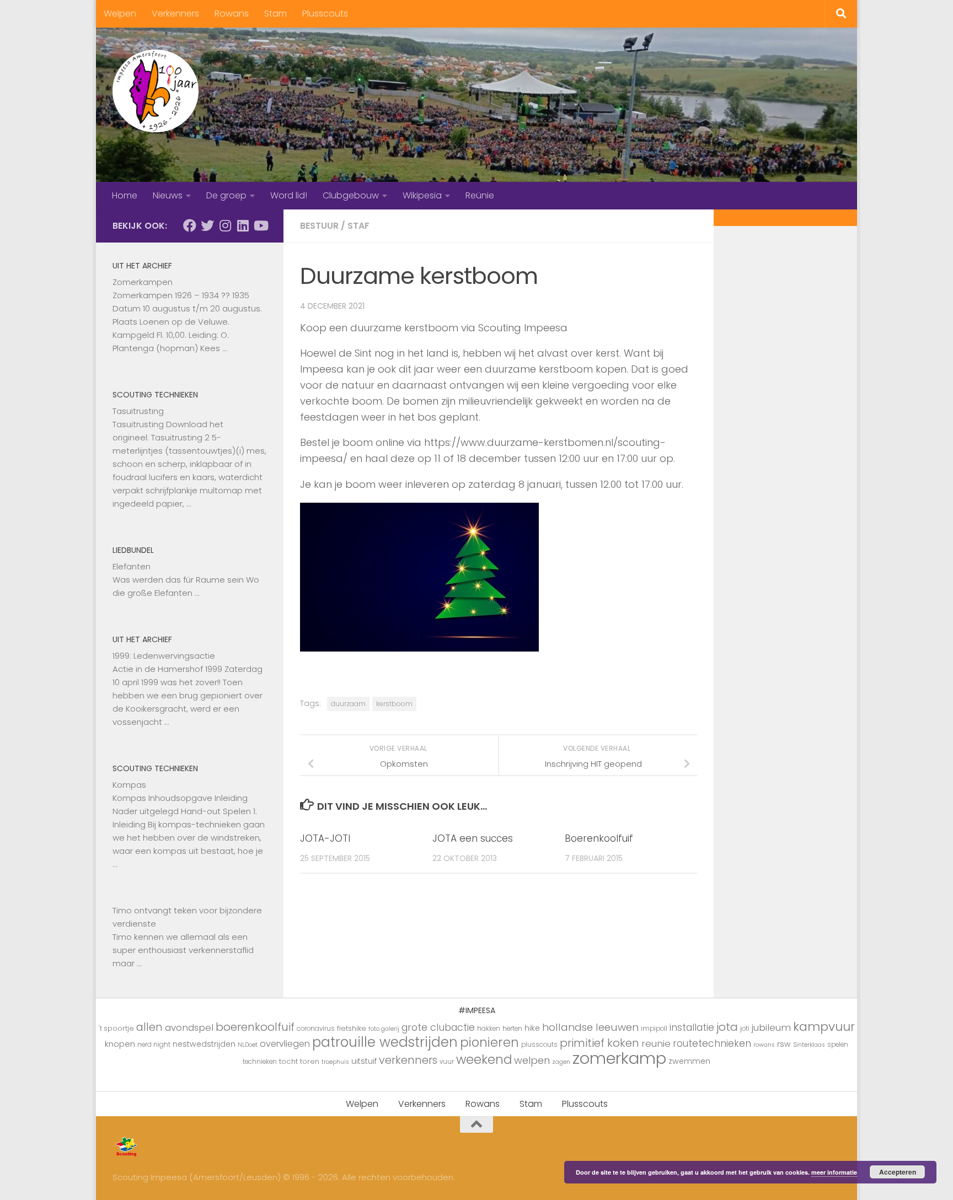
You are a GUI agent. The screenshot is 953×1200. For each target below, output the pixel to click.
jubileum (771, 1027)
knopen (120, 1044)
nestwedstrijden (204, 1044)
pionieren (489, 1042)
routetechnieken (712, 1043)
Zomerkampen (143, 282)
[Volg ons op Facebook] (189, 225)
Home (124, 195)
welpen (532, 1060)
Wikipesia (422, 195)
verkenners (408, 1060)
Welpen (120, 13)
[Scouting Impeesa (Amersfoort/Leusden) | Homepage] (156, 91)
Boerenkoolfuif (599, 838)
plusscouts (539, 1044)
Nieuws (168, 195)
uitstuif (364, 1061)
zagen (561, 1062)
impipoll (654, 1028)
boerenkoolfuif (255, 1027)
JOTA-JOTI (325, 838)
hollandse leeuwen (590, 1027)
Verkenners (175, 13)
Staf (358, 225)
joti (744, 1028)
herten (512, 1028)
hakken (488, 1028)
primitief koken (599, 1043)
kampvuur (824, 1026)
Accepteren (897, 1172)
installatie (692, 1027)
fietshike (351, 1028)
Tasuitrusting (138, 411)
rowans (764, 1045)
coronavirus (316, 1028)
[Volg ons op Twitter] (207, 225)
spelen (837, 1044)
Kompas (129, 784)
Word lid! (288, 195)
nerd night (153, 1044)
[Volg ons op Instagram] (225, 225)
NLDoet (248, 1045)
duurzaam (348, 703)
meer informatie (834, 1172)
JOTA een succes (472, 838)
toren (309, 1061)
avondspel (189, 1027)
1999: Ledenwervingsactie (164, 655)
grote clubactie (438, 1027)
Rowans (232, 13)
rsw (784, 1044)
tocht (288, 1061)
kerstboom (394, 703)
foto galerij (383, 1029)
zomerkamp (619, 1058)
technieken (260, 1061)
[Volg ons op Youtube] (260, 225)
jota (727, 1027)
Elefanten (132, 566)
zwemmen (689, 1061)
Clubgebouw (351, 195)
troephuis (335, 1062)
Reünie (479, 195)
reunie (656, 1043)
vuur (447, 1061)
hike (532, 1028)
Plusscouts (325, 13)
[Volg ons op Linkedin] (242, 225)
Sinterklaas (809, 1045)
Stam (275, 13)
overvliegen (285, 1043)
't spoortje (116, 1028)
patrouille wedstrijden (385, 1042)
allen (149, 1027)
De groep (226, 195)
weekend (484, 1059)
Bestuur (319, 225)
